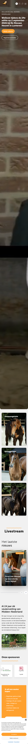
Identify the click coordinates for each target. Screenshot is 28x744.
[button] (26, 719)
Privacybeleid (16, 741)
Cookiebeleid (10, 741)
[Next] (25, 592)
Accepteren (14, 734)
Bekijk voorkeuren (14, 738)
